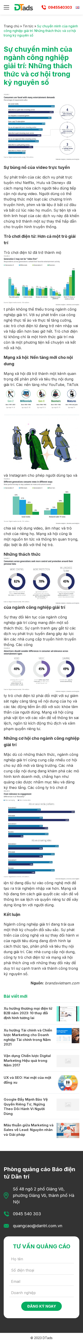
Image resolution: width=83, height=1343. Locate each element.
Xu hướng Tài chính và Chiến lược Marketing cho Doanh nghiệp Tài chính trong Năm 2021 (28, 1037)
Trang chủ (11, 26)
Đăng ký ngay (41, 1306)
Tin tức (28, 26)
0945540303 (60, 7)
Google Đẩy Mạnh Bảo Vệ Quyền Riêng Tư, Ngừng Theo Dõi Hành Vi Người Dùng (26, 1106)
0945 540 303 (27, 1213)
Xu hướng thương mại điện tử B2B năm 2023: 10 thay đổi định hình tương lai (28, 1013)
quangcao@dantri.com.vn (37, 1225)
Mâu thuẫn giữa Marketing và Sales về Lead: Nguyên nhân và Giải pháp (28, 1130)
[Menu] (6, 7)
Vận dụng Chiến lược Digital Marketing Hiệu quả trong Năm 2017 (27, 1060)
